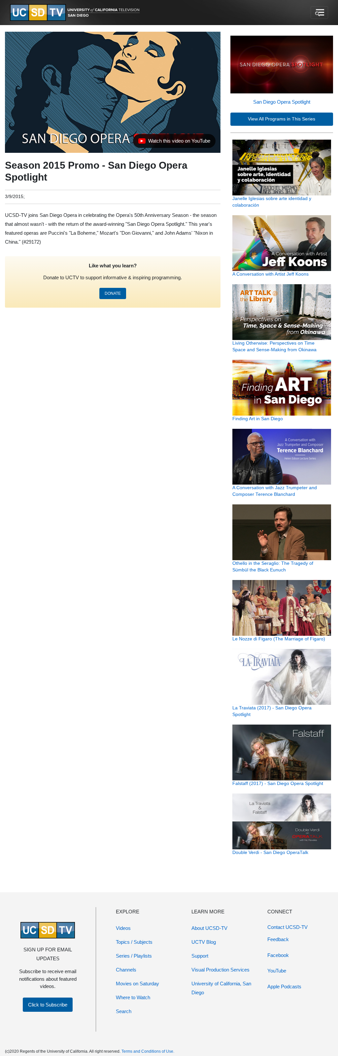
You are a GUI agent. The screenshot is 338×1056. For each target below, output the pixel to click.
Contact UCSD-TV (287, 927)
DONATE (113, 293)
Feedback (278, 939)
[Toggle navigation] (319, 12)
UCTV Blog (203, 942)
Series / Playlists (134, 956)
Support (199, 956)
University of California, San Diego (221, 988)
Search (123, 1011)
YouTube (276, 970)
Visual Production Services (220, 969)
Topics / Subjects (134, 942)
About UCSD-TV (209, 928)
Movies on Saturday (137, 983)
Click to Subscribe (47, 1004)
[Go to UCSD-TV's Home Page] (76, 13)
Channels (126, 969)
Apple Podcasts (284, 986)
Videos (123, 928)
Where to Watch (133, 997)
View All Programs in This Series (281, 119)
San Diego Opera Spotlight (281, 102)
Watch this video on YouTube (174, 142)
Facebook (278, 955)
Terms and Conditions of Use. (147, 1051)
